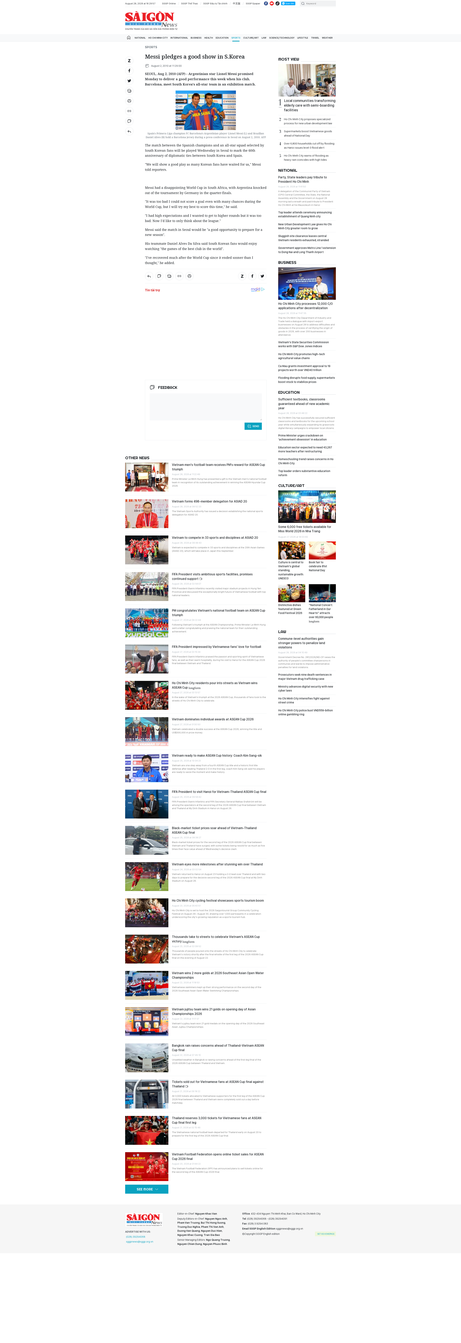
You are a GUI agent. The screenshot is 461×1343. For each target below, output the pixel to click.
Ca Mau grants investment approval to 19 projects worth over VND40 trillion (304, 368)
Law (264, 37)
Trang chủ (128, 37)
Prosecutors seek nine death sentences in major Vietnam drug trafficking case (305, 676)
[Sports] (129, 131)
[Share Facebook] (129, 71)
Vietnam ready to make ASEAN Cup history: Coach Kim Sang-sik (217, 755)
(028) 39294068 (135, 1236)
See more (145, 1189)
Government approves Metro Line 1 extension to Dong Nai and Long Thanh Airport (307, 250)
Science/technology (281, 37)
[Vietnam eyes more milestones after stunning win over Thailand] (146, 876)
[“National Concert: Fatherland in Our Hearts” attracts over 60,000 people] (322, 593)
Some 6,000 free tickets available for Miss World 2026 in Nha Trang (304, 529)
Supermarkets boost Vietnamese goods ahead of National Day (308, 133)
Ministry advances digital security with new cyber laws (305, 688)
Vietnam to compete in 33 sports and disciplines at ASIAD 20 (215, 537)
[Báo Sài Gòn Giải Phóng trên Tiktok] (277, 3)
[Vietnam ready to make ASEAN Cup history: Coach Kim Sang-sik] (146, 767)
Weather (327, 37)
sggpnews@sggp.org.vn (139, 1241)
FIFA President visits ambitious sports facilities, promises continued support (212, 576)
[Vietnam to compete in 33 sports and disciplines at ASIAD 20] (146, 550)
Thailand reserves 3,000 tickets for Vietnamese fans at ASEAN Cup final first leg (216, 1120)
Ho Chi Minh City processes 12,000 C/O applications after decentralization (305, 306)
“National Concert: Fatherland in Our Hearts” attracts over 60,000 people (321, 613)
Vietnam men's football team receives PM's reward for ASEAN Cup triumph (218, 467)
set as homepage (325, 1234)
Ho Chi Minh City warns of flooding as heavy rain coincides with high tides (306, 157)
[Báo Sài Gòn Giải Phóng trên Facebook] (266, 3)
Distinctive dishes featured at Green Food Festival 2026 (290, 609)
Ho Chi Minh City (158, 37)
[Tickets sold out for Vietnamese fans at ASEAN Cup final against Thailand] (146, 1094)
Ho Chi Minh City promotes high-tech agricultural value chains (301, 356)
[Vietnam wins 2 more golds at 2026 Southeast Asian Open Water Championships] (146, 985)
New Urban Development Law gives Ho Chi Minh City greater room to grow (305, 226)
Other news (137, 457)
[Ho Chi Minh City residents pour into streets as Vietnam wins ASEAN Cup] (146, 695)
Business (196, 37)
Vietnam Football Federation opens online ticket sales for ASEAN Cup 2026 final (218, 1156)
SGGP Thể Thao (189, 3)
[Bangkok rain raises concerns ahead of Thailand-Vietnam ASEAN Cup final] (146, 1057)
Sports (235, 37)
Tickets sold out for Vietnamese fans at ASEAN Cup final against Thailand (218, 1084)
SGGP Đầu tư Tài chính (215, 3)
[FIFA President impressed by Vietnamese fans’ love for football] (146, 659)
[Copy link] (129, 111)
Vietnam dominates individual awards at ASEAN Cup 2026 (213, 719)
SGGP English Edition (151, 20)
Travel (315, 37)
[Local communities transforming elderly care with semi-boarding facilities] (307, 80)
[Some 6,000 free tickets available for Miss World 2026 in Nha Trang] (307, 506)
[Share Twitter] (129, 81)
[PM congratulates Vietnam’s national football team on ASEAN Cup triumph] (146, 622)
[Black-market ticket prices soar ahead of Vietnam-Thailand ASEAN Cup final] (146, 840)
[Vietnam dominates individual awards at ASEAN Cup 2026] (146, 731)
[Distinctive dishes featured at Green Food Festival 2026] (291, 593)
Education (222, 37)
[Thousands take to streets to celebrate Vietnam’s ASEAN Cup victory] (146, 949)
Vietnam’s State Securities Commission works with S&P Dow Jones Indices (303, 344)
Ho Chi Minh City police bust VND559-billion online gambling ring (305, 712)
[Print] (129, 101)
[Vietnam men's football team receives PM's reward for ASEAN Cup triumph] (146, 477)
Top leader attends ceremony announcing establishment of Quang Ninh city (305, 214)
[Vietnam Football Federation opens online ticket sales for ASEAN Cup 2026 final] (146, 1166)
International (179, 37)
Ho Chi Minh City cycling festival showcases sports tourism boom (218, 900)
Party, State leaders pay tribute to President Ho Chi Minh (302, 179)
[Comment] (129, 121)
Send (255, 426)
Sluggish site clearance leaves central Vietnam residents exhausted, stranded (303, 238)
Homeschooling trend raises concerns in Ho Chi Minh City (306, 461)
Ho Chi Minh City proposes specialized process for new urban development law (308, 121)
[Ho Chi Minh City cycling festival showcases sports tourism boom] (146, 912)
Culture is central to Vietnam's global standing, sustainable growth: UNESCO (291, 570)
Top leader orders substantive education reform (304, 473)
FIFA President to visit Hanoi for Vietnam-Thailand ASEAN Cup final (219, 792)
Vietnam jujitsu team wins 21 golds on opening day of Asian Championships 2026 (214, 1011)
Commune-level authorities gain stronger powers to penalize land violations (301, 643)
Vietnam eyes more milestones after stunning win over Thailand (217, 864)
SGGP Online (169, 3)
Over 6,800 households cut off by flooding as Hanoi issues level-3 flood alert (309, 145)
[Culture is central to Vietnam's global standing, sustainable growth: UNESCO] (291, 550)
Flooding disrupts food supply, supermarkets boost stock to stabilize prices (306, 379)
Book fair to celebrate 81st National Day (318, 566)
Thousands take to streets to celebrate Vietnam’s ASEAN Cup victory (216, 939)
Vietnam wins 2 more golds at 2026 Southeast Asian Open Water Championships (218, 975)
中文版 (236, 3)
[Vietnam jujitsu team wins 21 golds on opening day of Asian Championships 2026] (146, 1021)
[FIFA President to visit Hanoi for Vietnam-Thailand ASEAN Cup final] (146, 804)
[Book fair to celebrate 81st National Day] (322, 550)
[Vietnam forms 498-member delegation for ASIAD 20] (146, 513)
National (140, 37)
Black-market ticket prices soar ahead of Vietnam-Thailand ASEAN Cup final (214, 830)
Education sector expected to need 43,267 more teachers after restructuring (305, 449)
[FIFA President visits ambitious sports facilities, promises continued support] (146, 586)
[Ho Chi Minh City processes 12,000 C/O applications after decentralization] (307, 283)
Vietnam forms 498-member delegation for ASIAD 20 (209, 501)
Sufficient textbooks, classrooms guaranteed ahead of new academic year (304, 403)
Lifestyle (302, 37)
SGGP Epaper (253, 3)
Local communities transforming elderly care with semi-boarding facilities (309, 105)
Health (208, 37)
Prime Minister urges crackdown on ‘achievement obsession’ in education (302, 437)
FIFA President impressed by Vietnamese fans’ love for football (216, 647)
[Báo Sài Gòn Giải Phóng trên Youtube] (272, 3)
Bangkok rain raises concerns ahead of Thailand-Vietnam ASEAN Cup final (218, 1048)
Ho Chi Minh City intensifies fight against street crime (304, 700)
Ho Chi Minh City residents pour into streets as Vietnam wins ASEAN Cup (215, 685)
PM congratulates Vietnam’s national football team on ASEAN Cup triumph (218, 613)
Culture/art (251, 37)
